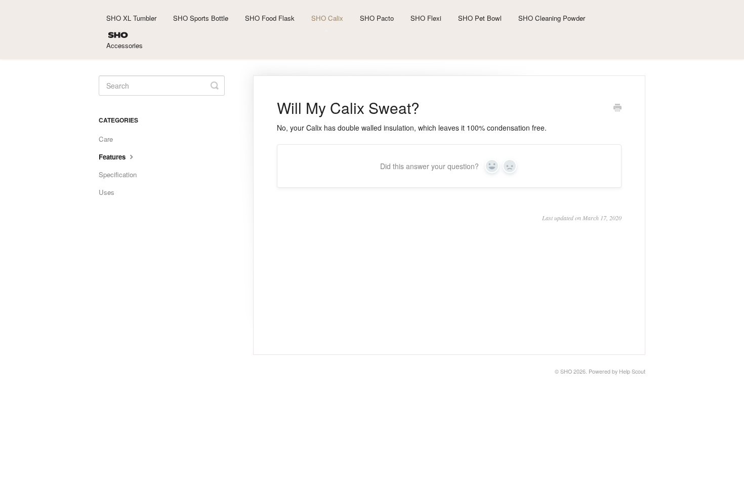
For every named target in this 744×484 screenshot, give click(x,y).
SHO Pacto (377, 18)
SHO (566, 371)
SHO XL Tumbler (131, 18)
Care (106, 139)
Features (113, 157)
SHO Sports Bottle (200, 18)
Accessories (124, 45)
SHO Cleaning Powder (551, 18)
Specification (118, 174)
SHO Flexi (425, 18)
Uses (106, 192)
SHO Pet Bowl (480, 18)
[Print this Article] (617, 108)
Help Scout (632, 371)
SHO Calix (327, 18)
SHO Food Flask (270, 18)
